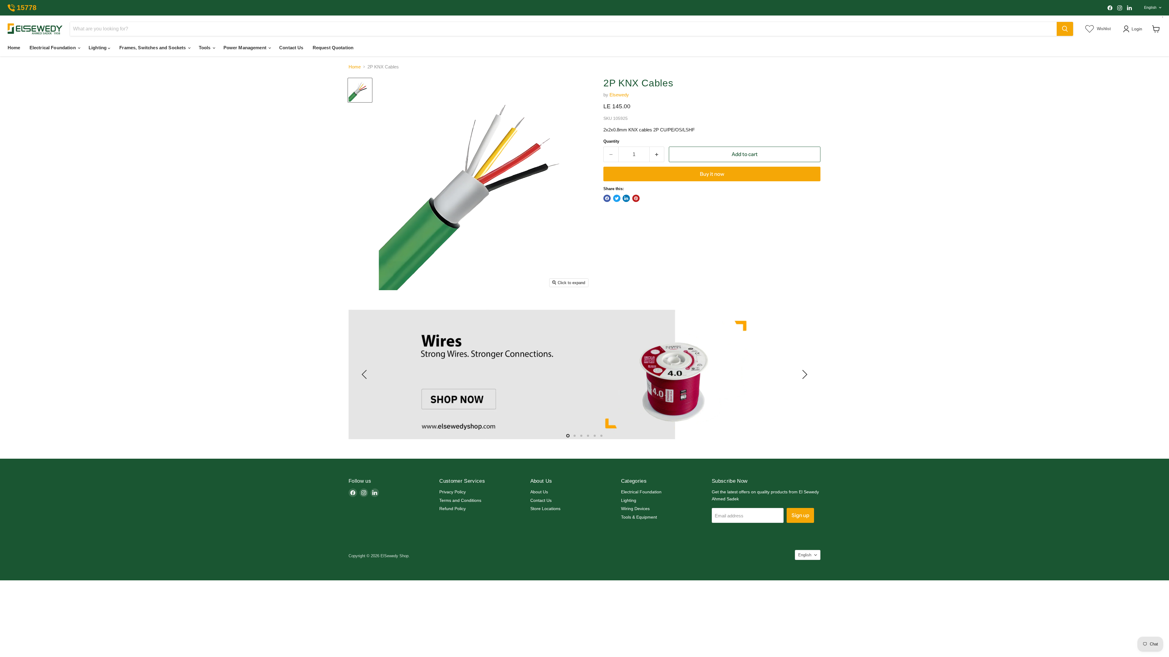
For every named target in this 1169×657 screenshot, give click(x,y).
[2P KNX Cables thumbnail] (360, 90)
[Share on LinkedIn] (626, 198)
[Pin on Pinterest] (636, 198)
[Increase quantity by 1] (657, 154)
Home (14, 47)
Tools (205, 47)
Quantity (611, 141)
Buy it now (712, 174)
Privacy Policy (452, 492)
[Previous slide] (365, 375)
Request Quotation (333, 47)
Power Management (245, 47)
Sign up (800, 516)
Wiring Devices (635, 508)
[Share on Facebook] (607, 198)
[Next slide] (804, 375)
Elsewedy (619, 94)
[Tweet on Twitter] (616, 198)
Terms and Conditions (460, 500)
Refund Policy (452, 508)
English (1150, 7)
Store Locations (545, 508)
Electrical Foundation (53, 47)
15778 (27, 8)
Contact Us (291, 47)
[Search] (1065, 29)
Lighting (98, 47)
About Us (539, 492)
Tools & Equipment (639, 517)
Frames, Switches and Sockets (153, 47)
